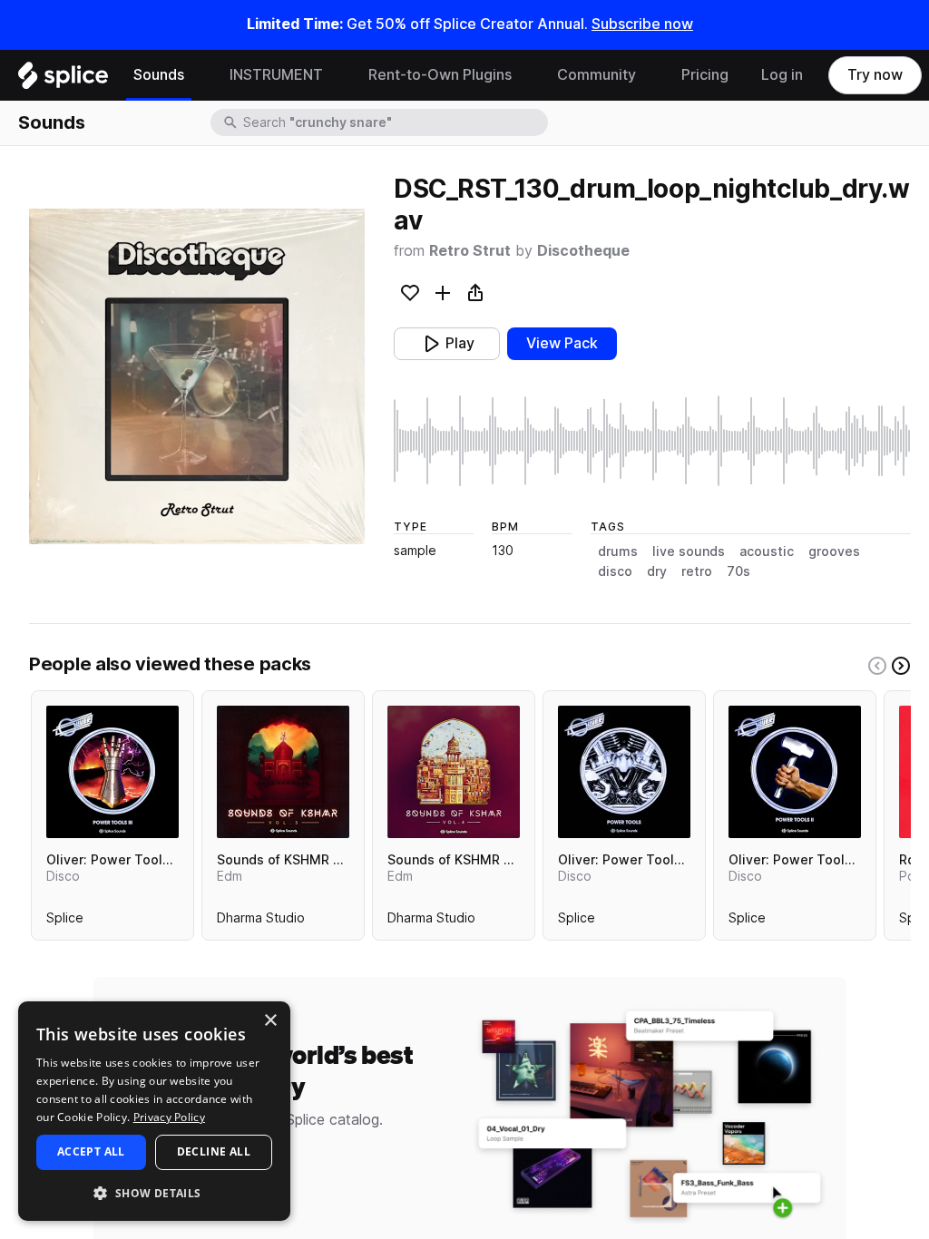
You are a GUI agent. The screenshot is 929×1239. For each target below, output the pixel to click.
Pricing (705, 74)
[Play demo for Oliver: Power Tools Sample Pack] (624, 772)
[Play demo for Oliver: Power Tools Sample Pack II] (794, 772)
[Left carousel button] (877, 666)
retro (696, 571)
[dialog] (154, 1111)
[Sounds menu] (197, 75)
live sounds (688, 551)
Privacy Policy (169, 1117)
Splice (64, 921)
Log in (782, 74)
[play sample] (652, 441)
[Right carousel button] (901, 666)
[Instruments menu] (336, 75)
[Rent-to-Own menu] (525, 75)
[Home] (63, 80)
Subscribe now (642, 24)
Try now (875, 74)
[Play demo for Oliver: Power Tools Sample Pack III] (112, 772)
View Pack (562, 343)
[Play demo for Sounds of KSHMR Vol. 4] (453, 772)
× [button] (270, 1021)
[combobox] (393, 122)
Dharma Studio (261, 921)
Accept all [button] (91, 1151)
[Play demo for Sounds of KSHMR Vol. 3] (283, 772)
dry (657, 571)
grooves (834, 551)
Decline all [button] (213, 1151)
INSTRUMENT (276, 74)
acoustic (766, 551)
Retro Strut (470, 250)
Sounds (158, 74)
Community (596, 74)
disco (615, 571)
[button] (154, 1192)
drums (618, 551)
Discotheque (583, 250)
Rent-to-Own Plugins (440, 74)
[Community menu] (649, 75)
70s (738, 571)
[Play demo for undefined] (197, 376)
